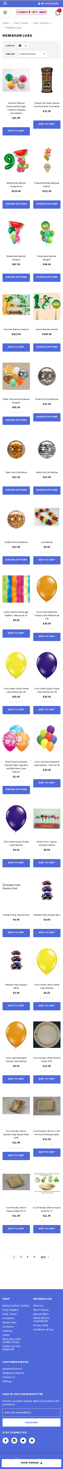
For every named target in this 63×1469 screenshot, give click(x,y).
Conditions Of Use (43, 1329)
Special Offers (41, 1314)
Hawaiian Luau (14, 27)
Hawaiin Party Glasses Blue (47, 915)
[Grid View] (20, 45)
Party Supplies (11, 1309)
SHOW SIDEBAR (30, 1462)
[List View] (26, 45)
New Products (41, 1309)
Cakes (6, 1335)
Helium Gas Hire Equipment (12, 1348)
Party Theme (21, 23)
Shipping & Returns (13, 1373)
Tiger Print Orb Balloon (16, 472)
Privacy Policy (41, 1325)
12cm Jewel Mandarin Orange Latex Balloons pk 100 (46, 615)
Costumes (8, 1326)
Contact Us (9, 1377)
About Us (38, 1305)
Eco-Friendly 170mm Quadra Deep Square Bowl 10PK (16, 1134)
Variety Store (10, 1322)
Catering (7, 1331)
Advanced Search (12, 1368)
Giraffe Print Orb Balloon (16, 542)
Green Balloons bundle (47, 329)
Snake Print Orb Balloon (46, 399)
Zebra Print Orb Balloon (47, 472)
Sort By (10, 54)
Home (6, 23)
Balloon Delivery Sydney (16, 1305)
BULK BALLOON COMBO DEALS (11, 1340)
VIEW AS (10, 45)
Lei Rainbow (47, 542)
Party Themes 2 (42, 23)
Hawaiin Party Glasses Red (16, 915)
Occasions (8, 1318)
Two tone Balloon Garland (16, 329)
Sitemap (7, 1381)
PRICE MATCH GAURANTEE (41, 1319)
